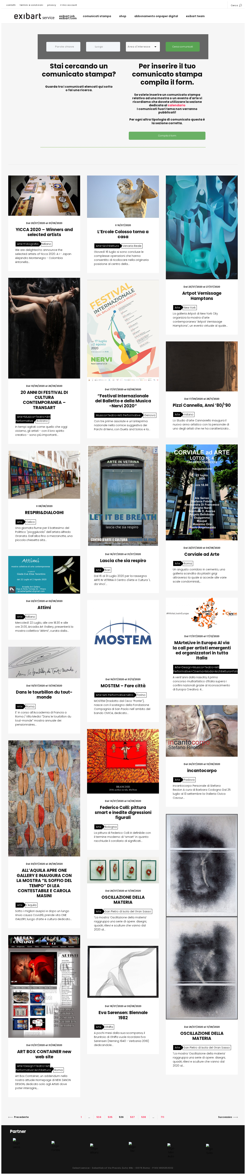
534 (98, 1117)
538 (143, 1117)
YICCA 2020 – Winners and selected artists (44, 232)
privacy (51, 5)
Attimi (44, 608)
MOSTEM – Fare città (123, 686)
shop (122, 16)
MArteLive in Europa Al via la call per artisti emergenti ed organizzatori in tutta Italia (202, 650)
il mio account (68, 5)
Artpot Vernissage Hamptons (201, 295)
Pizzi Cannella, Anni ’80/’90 (202, 405)
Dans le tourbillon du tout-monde (44, 694)
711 (162, 1117)
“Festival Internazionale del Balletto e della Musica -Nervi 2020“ (123, 401)
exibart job (67, 16)
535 (110, 1117)
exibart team (195, 16)
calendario (176, 105)
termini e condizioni (31, 5)
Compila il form (167, 135)
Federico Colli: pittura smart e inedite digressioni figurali (123, 813)
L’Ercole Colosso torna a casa (123, 234)
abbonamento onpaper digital (156, 16)
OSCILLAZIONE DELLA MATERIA (202, 1035)
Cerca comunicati (182, 46)
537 (132, 1117)
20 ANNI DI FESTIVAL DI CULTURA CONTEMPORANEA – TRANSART (44, 400)
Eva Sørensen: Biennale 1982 (123, 1015)
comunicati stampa (97, 16)
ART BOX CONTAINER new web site (44, 1054)
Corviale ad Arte (201, 554)
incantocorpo (202, 771)
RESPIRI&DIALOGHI (44, 513)
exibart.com (68, 18)
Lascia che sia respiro (123, 561)
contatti (11, 5)
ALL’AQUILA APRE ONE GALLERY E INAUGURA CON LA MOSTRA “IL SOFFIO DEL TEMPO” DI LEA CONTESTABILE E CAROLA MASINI (44, 883)
